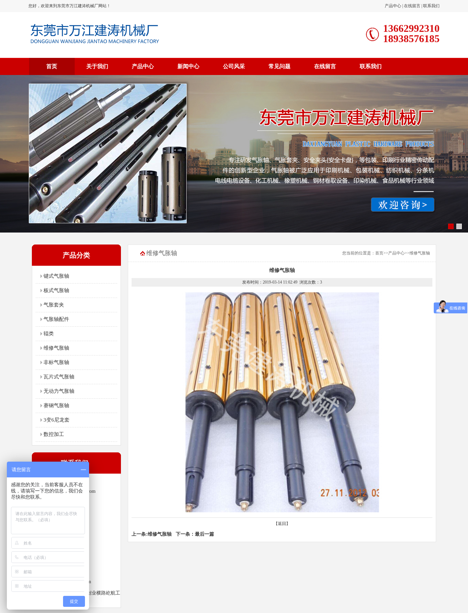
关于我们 (97, 66)
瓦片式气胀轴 (58, 376)
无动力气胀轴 (58, 391)
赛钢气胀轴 (55, 405)
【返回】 (282, 523)
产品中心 (393, 5)
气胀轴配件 (55, 319)
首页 (51, 66)
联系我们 (431, 5)
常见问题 (280, 66)
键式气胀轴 (55, 276)
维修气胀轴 (55, 348)
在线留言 (412, 5)
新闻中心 (188, 66)
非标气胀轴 (55, 362)
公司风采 (234, 66)
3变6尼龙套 (56, 420)
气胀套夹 (53, 305)
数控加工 (53, 434)
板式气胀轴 (55, 290)
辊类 (48, 333)
